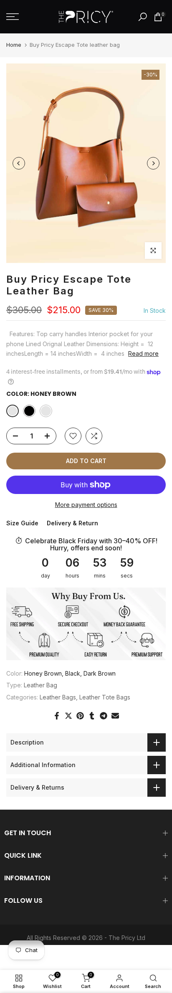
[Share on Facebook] (57, 716)
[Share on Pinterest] (80, 716)
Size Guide (22, 523)
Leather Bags (58, 697)
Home (13, 44)
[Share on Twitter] (68, 716)
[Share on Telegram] (103, 716)
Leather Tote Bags (104, 697)
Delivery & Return (72, 523)
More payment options (86, 504)
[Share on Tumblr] (92, 716)
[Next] (153, 163)
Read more (143, 353)
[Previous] (19, 163)
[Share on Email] (115, 716)
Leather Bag (40, 685)
